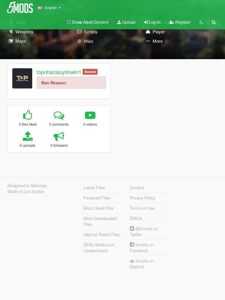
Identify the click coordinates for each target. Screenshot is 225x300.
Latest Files (94, 187)
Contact (137, 187)
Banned (90, 71)
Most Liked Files (98, 208)
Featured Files (96, 198)
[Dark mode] (201, 22)
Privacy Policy (142, 198)
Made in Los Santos (25, 191)
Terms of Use (142, 208)
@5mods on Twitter (144, 231)
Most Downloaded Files (100, 221)
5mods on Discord (142, 264)
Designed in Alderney (27, 185)
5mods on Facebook (142, 247)
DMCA (136, 218)
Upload (128, 22)
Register (182, 22)
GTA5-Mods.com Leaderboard (99, 247)
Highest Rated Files (101, 234)
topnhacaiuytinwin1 (59, 72)
